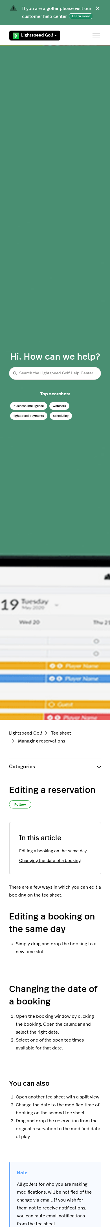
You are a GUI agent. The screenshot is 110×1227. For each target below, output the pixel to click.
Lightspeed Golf (37, 35)
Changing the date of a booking (50, 861)
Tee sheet (61, 733)
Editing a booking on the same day (53, 851)
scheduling (61, 415)
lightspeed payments (29, 415)
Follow (20, 804)
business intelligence (29, 405)
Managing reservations (41, 741)
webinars (59, 405)
